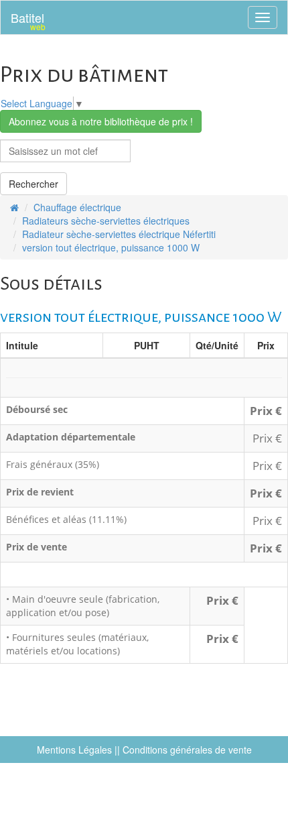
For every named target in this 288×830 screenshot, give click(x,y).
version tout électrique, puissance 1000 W (111, 247)
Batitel (28, 20)
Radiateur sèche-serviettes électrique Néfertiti (119, 234)
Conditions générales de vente (187, 749)
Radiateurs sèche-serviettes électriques (106, 220)
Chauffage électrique (77, 207)
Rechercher (33, 183)
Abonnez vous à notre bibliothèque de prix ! (101, 121)
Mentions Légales (74, 749)
